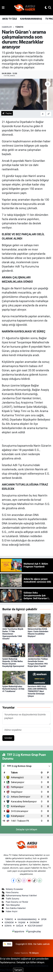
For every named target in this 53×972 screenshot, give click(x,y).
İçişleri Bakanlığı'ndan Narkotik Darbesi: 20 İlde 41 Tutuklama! (13, 688)
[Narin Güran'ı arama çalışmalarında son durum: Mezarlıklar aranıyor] (26, 94)
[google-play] (33, 931)
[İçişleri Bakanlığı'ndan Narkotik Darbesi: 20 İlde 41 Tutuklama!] (13, 677)
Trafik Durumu (12, 898)
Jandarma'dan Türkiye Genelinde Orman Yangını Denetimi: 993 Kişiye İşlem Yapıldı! (38, 662)
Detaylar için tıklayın (26, 829)
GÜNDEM (9, 922)
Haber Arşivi (11, 911)
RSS (9, 944)
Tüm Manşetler (13, 905)
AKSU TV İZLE (9, 19)
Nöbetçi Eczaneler (14, 889)
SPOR (43, 919)
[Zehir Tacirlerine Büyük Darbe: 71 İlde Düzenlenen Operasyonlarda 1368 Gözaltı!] (13, 620)
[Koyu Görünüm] (46, 7)
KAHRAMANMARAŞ (31, 19)
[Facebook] (13, 880)
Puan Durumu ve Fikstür (17, 902)
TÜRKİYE (19, 27)
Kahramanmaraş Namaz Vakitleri (21, 895)
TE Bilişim (34, 953)
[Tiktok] (34, 880)
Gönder (8, 737)
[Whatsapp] (39, 880)
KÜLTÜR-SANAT (35, 925)
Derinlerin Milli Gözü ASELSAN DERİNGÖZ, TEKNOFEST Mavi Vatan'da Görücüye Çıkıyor (37, 691)
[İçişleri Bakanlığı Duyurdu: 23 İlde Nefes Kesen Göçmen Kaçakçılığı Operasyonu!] (13, 650)
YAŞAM (21, 922)
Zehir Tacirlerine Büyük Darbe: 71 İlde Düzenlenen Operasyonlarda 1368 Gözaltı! (12, 634)
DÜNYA (8, 925)
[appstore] (18, 931)
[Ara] (49, 7)
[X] (18, 880)
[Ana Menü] (3, 7)
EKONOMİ (34, 922)
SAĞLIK (19, 925)
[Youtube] (29, 880)
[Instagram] (24, 880)
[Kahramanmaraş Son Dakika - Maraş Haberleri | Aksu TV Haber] (24, 7)
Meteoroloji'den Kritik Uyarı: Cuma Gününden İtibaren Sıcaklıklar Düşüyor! (38, 632)
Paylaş (9, 113)
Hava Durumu (12, 892)
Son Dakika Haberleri (16, 908)
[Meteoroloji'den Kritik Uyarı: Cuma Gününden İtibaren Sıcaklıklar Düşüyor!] (39, 620)
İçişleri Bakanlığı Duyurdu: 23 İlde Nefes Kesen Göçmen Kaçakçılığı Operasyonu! (13, 662)
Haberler (7, 27)
